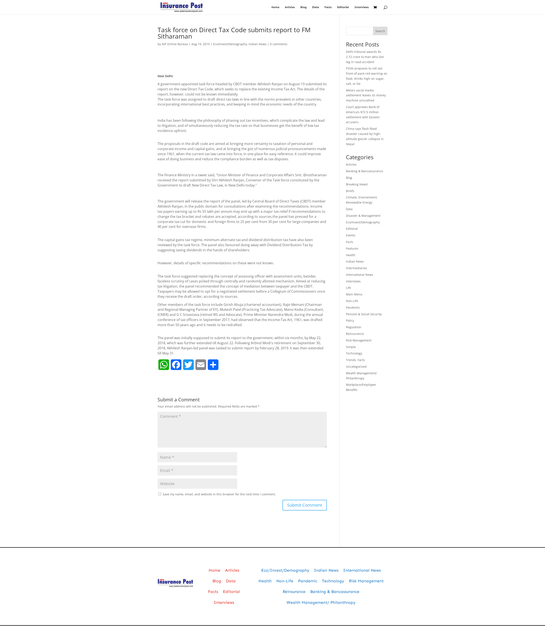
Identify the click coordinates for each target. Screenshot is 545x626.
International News (359, 275)
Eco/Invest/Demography (230, 44)
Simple (351, 347)
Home (275, 7)
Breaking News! (357, 184)
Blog (303, 7)
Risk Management (358, 340)
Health (350, 255)
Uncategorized (356, 366)
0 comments (278, 44)
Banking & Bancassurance (364, 171)
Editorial (343, 7)
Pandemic (353, 307)
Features (352, 248)
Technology (354, 353)
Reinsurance (355, 334)
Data (315, 7)
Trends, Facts (355, 360)
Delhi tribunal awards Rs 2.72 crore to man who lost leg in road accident (365, 57)
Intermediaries (356, 268)
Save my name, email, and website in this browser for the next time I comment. (219, 494)
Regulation (353, 327)
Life (348, 288)
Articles (290, 7)
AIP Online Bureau (175, 44)
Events (350, 235)
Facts (328, 7)
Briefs (350, 191)
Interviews (361, 7)
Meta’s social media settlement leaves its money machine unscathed (366, 95)
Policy (350, 320)
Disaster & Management (363, 216)
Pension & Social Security (364, 314)
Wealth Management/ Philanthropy (321, 602)
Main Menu (354, 294)
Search (380, 31)
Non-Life (352, 301)
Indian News (258, 44)
